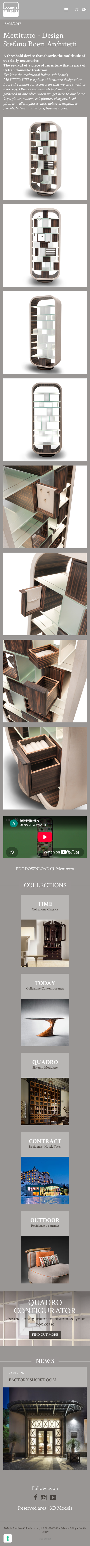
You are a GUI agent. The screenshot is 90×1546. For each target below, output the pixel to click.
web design (45, 1539)
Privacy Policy (68, 1528)
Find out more (45, 1334)
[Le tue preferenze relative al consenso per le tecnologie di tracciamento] (7, 1538)
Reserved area (32, 1508)
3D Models (61, 1508)
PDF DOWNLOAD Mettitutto (45, 868)
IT (77, 9)
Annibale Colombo (11, 9)
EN (84, 9)
